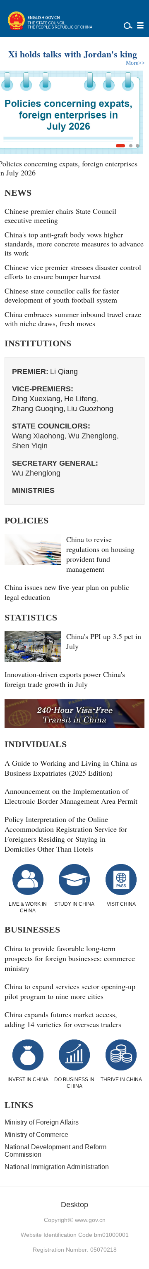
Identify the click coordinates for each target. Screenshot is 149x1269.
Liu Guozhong (90, 409)
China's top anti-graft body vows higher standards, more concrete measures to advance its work (74, 244)
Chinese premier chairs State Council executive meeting (60, 215)
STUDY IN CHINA (74, 904)
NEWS (18, 192)
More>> (135, 63)
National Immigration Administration (57, 1166)
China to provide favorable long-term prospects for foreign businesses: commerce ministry (70, 958)
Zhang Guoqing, (38, 409)
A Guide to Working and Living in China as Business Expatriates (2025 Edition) (71, 768)
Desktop (74, 1204)
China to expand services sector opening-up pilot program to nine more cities (70, 991)
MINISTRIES (33, 490)
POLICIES (26, 520)
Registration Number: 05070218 (75, 1249)
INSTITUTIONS (38, 343)
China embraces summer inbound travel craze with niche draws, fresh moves (73, 318)
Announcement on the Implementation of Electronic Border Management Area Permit (71, 796)
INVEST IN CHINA (27, 1079)
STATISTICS (31, 617)
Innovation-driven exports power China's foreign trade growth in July (65, 679)
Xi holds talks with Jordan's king (72, 54)
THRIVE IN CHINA (121, 1079)
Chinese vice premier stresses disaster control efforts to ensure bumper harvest (73, 271)
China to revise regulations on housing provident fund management (100, 554)
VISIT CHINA (121, 904)
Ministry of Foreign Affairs (42, 1122)
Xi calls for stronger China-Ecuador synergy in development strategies (71, 168)
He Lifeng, (81, 399)
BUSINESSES (32, 929)
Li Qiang (64, 371)
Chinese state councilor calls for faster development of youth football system (62, 295)
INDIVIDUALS (36, 744)
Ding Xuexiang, (37, 399)
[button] (120, 145)
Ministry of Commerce (36, 1134)
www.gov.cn (90, 1220)
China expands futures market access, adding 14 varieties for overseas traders (63, 1019)
